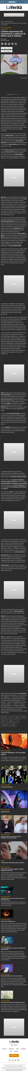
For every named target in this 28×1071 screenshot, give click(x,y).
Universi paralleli (9, 21)
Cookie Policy (13, 1068)
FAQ (11, 1051)
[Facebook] (10, 1060)
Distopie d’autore (5, 811)
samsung (11, 721)
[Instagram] (15, 1060)
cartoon (23, 717)
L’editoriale (11, 1048)
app (11, 717)
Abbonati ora (14, 1055)
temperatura (5, 725)
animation (4, 717)
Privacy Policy (7, 1068)
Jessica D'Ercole (5, 40)
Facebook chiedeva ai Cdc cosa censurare (12, 976)
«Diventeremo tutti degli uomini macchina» (12, 862)
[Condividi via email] (12, 43)
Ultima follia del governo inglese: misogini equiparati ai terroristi (12, 869)
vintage (13, 725)
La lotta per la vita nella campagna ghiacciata (13, 1002)
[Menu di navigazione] (2, 2)
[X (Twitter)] (13, 1060)
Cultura (3, 860)
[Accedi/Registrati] (25, 2)
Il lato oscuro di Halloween (8, 921)
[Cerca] (5, 2)
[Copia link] (15, 43)
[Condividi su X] (5, 43)
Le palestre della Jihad (7, 787)
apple (16, 717)
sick (17, 721)
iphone (3, 721)
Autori (17, 1048)
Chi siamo (4, 1048)
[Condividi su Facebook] (2, 43)
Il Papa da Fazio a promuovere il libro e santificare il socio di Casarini (11, 837)
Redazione (23, 1048)
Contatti (16, 1051)
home (2, 21)
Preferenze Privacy (20, 1068)
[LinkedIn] (18, 1060)
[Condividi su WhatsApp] (9, 43)
